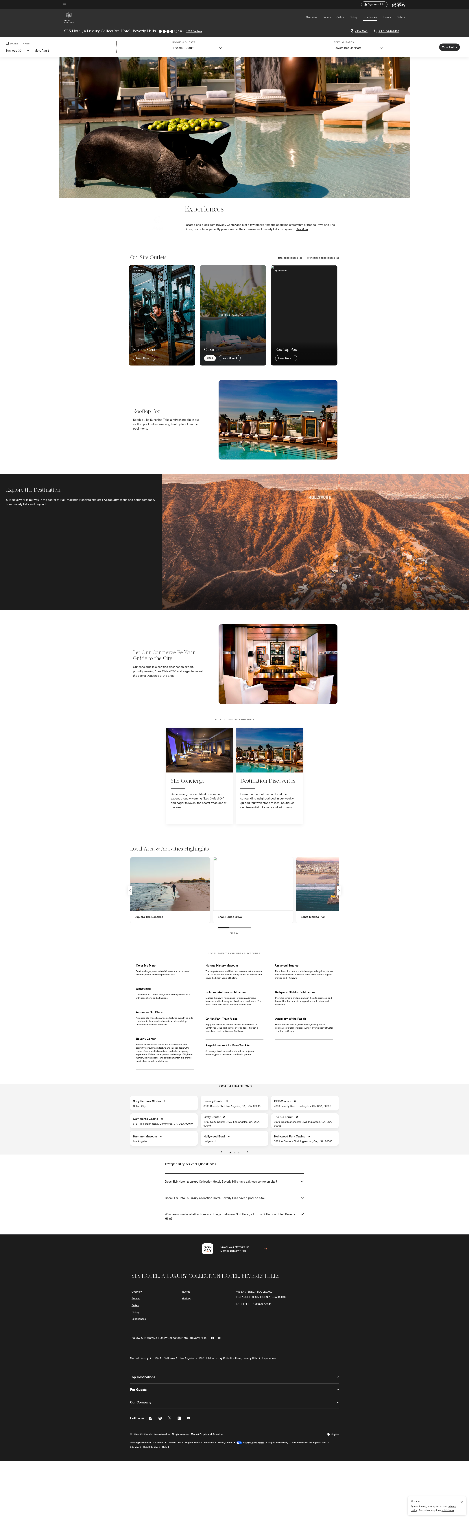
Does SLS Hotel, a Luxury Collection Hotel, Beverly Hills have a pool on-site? (215, 1198)
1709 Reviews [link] (194, 31)
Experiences (370, 17)
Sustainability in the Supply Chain (309, 1442)
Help (164, 1447)
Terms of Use (174, 1442)
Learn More (142, 358)
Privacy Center (225, 1442)
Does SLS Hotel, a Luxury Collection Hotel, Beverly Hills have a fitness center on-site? (221, 1181)
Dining (353, 17)
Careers (159, 1442)
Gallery (401, 17)
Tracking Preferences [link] (140, 1442)
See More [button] (302, 229)
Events (387, 17)
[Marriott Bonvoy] (396, 4)
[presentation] (223, 927)
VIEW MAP (361, 31)
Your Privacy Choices (253, 1442)
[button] (374, 4)
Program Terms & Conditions (199, 1442)
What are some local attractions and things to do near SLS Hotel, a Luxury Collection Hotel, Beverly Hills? (230, 1216)
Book (210, 357)
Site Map (134, 1447)
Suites (340, 17)
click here (448, 1510)
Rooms (327, 17)
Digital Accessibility (278, 1442)
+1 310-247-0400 (388, 31)
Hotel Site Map (150, 1447)
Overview (311, 17)
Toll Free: (254, 1304)
